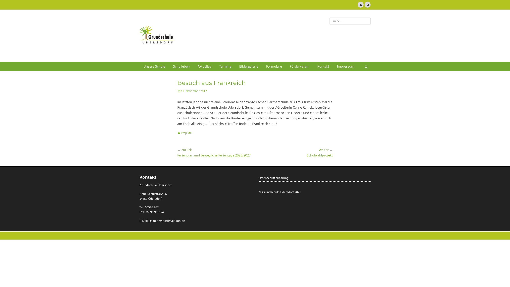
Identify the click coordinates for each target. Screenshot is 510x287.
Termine (225, 66)
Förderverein (299, 66)
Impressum (345, 66)
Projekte (186, 133)
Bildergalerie (248, 66)
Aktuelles (204, 66)
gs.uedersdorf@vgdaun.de (167, 221)
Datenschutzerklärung (273, 178)
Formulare (274, 66)
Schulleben (181, 66)
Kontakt (323, 66)
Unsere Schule (154, 66)
